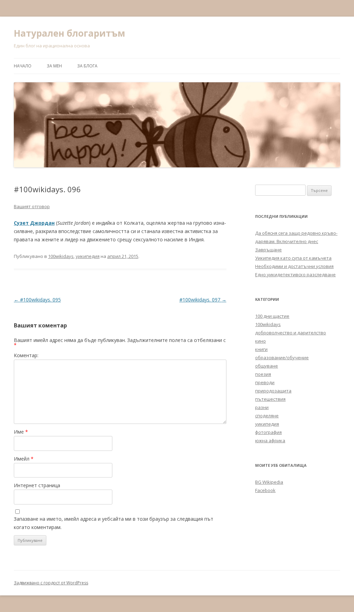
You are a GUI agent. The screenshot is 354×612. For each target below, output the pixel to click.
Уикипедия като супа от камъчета (293, 258)
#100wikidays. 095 (37, 299)
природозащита (273, 391)
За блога (87, 66)
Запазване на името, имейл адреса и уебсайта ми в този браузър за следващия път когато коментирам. (113, 523)
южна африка (270, 440)
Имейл (24, 458)
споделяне (267, 415)
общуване (266, 366)
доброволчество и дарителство (290, 333)
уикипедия (88, 256)
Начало (22, 66)
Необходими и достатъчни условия (294, 266)
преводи (264, 382)
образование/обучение (282, 357)
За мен (54, 66)
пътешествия (270, 399)
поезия (263, 374)
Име (21, 431)
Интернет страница (37, 485)
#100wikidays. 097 (202, 299)
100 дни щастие (272, 316)
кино (260, 341)
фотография (268, 432)
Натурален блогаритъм (69, 33)
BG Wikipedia (269, 482)
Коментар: (26, 355)
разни (262, 407)
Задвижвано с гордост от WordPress (51, 583)
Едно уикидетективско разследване (295, 274)
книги (261, 349)
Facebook (265, 490)
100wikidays (61, 256)
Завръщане (268, 250)
